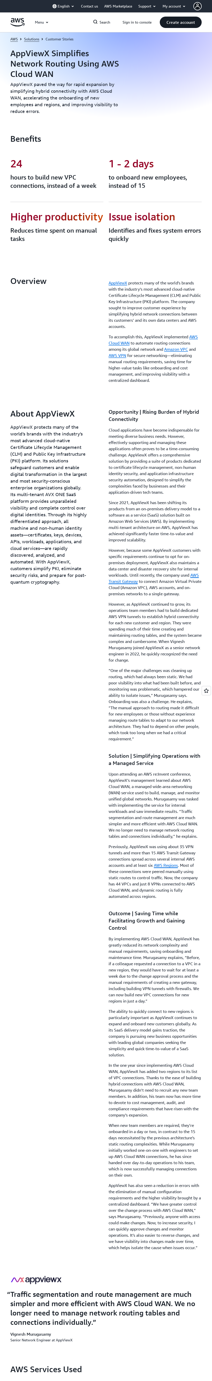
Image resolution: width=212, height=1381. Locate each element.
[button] (181, 22)
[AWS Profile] (197, 6)
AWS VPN (117, 355)
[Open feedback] (206, 690)
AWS (14, 39)
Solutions (31, 39)
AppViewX (118, 282)
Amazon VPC (176, 349)
